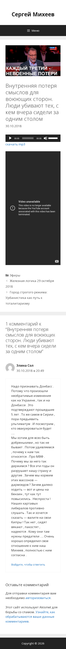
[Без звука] (45, 138)
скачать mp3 (15, 144)
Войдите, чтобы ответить (28, 564)
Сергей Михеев (33, 14)
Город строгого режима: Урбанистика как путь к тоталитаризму (26, 297)
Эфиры (15, 275)
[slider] (53, 138)
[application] (33, 138)
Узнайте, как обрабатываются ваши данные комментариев (30, 616)
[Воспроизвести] (10, 138)
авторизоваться (38, 598)
